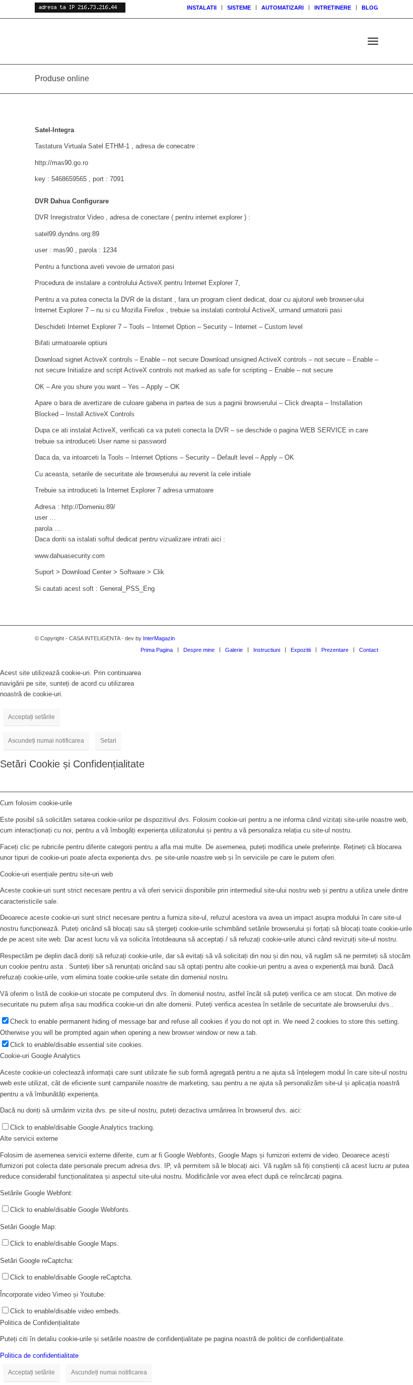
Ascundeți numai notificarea (46, 740)
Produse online (62, 78)
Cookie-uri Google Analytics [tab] (40, 1056)
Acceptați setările (31, 717)
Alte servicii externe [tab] (29, 1138)
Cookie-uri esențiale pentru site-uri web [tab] (56, 874)
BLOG (370, 8)
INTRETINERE (332, 8)
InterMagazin (159, 638)
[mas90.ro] (140, 41)
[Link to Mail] (355, 638)
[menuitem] (202, 7)
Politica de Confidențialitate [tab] (40, 1322)
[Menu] (373, 41)
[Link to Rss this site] (340, 638)
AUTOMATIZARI (282, 8)
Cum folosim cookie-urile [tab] (36, 803)
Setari (108, 740)
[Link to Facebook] (370, 638)
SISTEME (239, 8)
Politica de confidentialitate (39, 1355)
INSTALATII (202, 8)
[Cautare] (351, 41)
